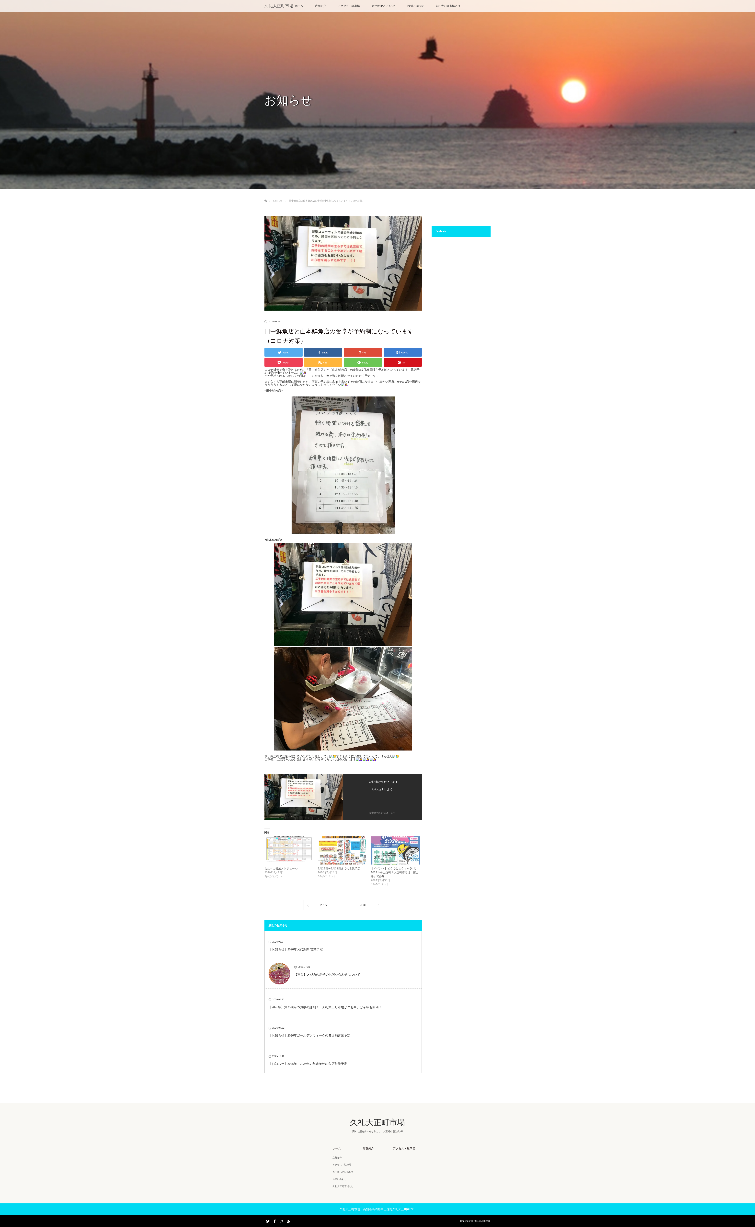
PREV (323, 905)
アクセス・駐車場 (349, 5)
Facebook (274, 1220)
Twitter (267, 1220)
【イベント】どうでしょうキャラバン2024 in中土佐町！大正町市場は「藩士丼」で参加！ (395, 872)
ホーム (299, 5)
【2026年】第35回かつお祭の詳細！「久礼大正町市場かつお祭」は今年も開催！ (325, 1007)
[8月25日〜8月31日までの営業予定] (342, 850)
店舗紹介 (320, 5)
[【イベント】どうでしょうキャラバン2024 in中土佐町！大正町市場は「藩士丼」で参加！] (395, 850)
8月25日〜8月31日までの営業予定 (339, 868)
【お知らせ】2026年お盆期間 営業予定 (296, 949)
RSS (288, 1220)
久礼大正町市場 (278, 6)
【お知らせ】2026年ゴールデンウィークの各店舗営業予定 (309, 1035)
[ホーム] (265, 196)
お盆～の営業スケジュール (280, 868)
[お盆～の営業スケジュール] (289, 850)
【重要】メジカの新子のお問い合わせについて (327, 974)
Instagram (281, 1220)
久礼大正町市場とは (448, 5)
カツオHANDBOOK (383, 5)
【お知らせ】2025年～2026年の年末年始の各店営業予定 (308, 1063)
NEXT (363, 905)
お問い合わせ (415, 5)
